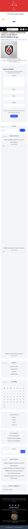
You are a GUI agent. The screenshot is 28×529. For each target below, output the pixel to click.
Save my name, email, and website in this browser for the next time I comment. (14, 111)
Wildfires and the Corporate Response (14, 353)
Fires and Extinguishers (14, 435)
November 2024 (14, 366)
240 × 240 (14, 39)
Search (8, 29)
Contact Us (14, 425)
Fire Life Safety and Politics (14, 473)
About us (14, 417)
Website (14, 102)
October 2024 (14, 369)
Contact (14, 9)
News (14, 422)
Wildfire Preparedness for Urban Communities (14, 248)
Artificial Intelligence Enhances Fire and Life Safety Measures (14, 510)
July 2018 (14, 371)
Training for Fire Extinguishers (14, 438)
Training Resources (14, 414)
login (14, 7)
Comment (14, 75)
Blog (13, 527)
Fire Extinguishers (14, 433)
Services (14, 420)
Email (14, 96)
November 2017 (14, 374)
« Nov (4, 407)
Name (14, 89)
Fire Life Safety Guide (15, 14)
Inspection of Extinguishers (14, 441)
